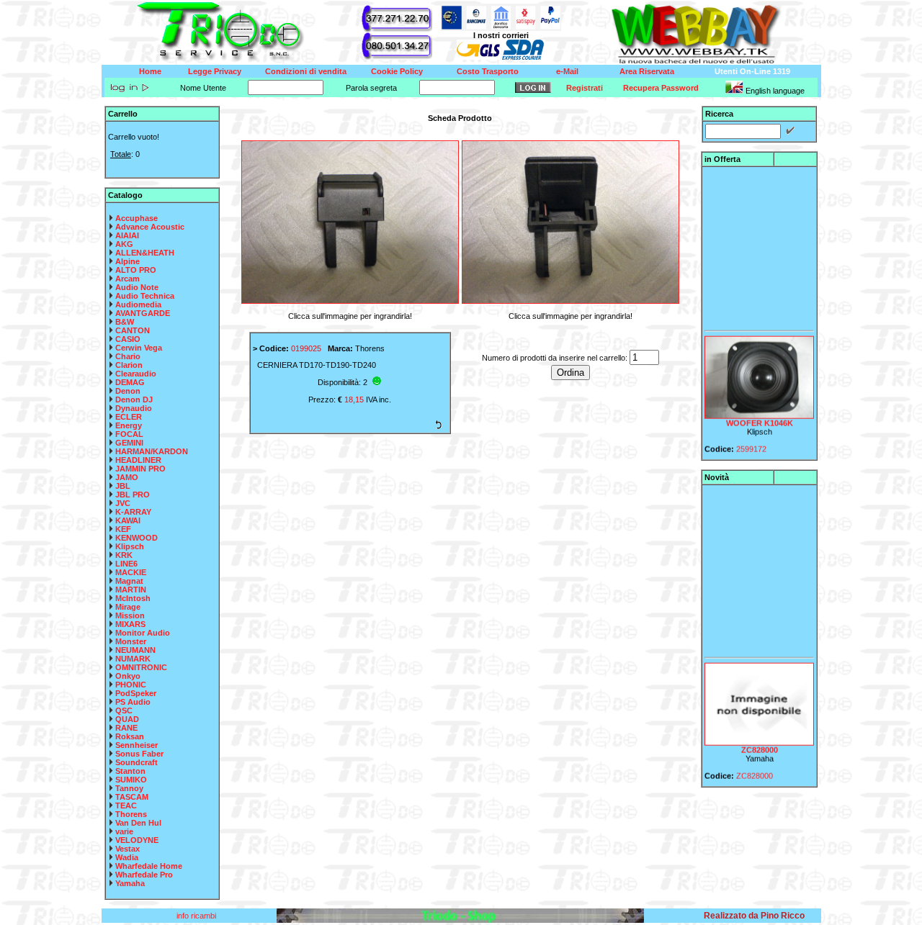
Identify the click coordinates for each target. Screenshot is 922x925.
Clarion (129, 365)
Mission (130, 615)
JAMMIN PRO (140, 468)
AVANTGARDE (142, 313)
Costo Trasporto (488, 71)
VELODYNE (136, 840)
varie (124, 831)
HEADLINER (138, 460)
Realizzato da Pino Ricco (754, 916)
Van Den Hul (138, 822)
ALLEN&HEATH (144, 252)
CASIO (127, 339)
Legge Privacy (214, 71)
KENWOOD (136, 537)
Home (150, 71)
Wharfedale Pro (144, 874)
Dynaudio (133, 408)
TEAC (126, 805)
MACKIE (130, 572)
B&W (124, 321)
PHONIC (130, 684)
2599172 (751, 442)
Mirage (127, 607)
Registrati (584, 88)
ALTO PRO (135, 270)
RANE (126, 727)
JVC (122, 503)
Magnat (129, 581)
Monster (130, 641)
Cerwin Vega (138, 347)
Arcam (127, 278)
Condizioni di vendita (305, 71)
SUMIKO (131, 779)
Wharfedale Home (148, 866)
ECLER (128, 416)
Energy (128, 425)
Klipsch (129, 546)
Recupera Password (661, 88)
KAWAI (127, 520)
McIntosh (133, 598)
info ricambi (197, 915)
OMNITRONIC (141, 667)
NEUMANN (135, 650)
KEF (123, 529)
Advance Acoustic (149, 226)
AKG (124, 244)
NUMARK (133, 658)
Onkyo (127, 676)
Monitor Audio (142, 632)
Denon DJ (134, 399)
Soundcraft (136, 762)
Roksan (129, 736)
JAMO (126, 477)
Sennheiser (136, 745)
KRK (124, 555)
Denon (127, 391)
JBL (122, 486)
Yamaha (130, 883)
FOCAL (129, 434)
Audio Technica (144, 296)
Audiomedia (138, 304)
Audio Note (136, 287)
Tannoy (129, 788)
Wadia (126, 857)
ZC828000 (758, 743)
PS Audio (133, 702)
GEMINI (129, 442)
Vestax (127, 848)
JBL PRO (132, 494)
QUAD (127, 719)
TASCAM (131, 797)
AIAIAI (127, 235)
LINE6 (126, 563)
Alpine (127, 261)
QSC (124, 710)
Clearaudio (135, 373)
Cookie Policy (397, 71)
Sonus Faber (139, 753)
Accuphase (136, 218)
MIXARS (130, 624)
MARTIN (130, 589)
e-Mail (567, 71)
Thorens (131, 814)
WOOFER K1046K (758, 416)
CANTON (132, 330)
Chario (127, 356)
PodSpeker (135, 693)
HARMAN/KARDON (151, 451)
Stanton (130, 771)
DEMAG (130, 382)
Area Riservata (646, 71)
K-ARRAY (133, 511)
